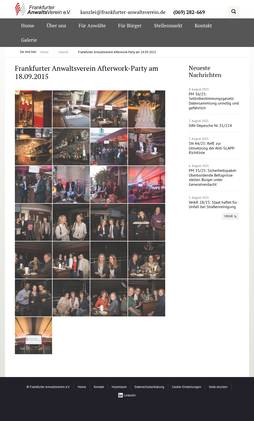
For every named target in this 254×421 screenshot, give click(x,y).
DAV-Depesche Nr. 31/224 (210, 125)
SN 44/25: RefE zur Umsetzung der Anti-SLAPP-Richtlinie (212, 148)
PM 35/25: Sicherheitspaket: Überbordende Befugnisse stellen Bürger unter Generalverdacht (213, 177)
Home (44, 52)
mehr (228, 216)
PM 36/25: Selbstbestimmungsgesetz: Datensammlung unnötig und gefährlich (214, 100)
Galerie (63, 52)
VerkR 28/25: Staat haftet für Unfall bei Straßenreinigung (213, 204)
